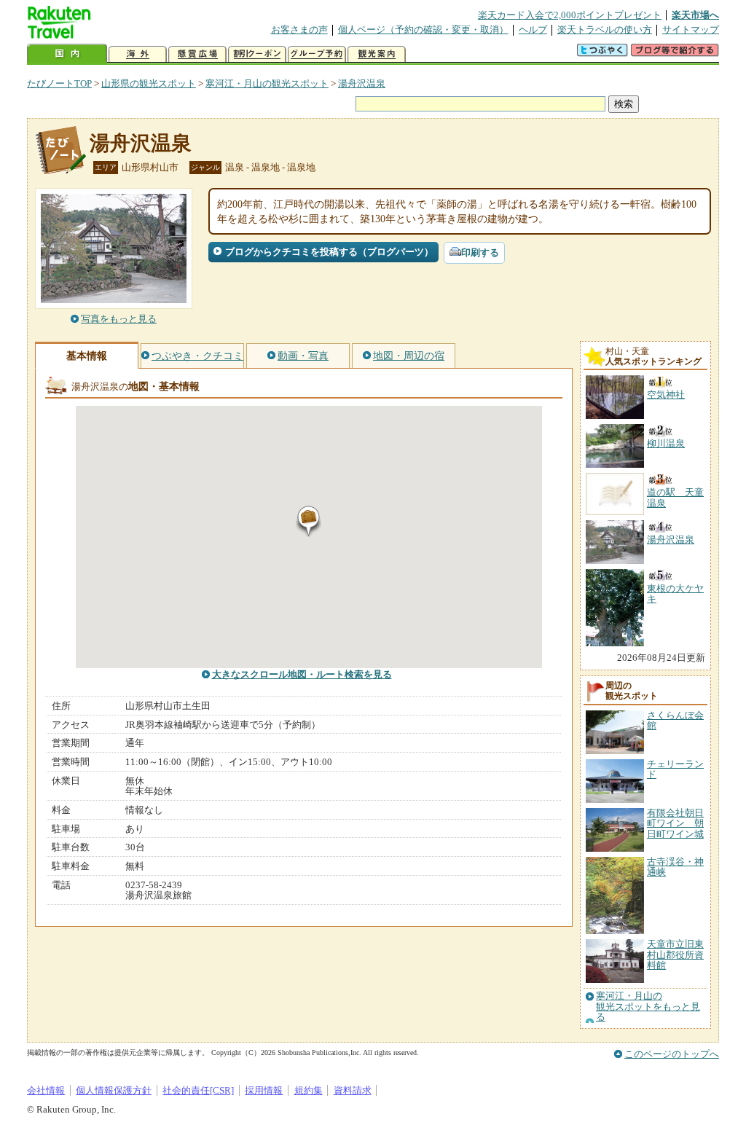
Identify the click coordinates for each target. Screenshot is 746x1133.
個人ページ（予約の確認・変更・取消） (423, 29)
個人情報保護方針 (114, 1090)
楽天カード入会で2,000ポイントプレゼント (569, 14)
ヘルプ (533, 29)
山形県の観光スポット (148, 83)
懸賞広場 (197, 54)
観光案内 (377, 54)
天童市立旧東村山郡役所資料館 (675, 954)
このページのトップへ (671, 1053)
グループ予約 (317, 54)
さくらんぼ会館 (675, 720)
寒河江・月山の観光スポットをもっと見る (648, 1006)
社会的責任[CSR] (198, 1090)
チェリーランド (675, 769)
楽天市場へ (695, 14)
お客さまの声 (299, 29)
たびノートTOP (59, 83)
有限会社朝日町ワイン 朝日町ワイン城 (675, 823)
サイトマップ (690, 29)
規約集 (308, 1090)
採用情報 (264, 1090)
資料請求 (353, 1090)
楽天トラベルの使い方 (604, 29)
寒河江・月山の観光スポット (267, 83)
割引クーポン (257, 54)
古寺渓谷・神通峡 (675, 866)
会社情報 (46, 1090)
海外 (138, 54)
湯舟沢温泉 (361, 83)
